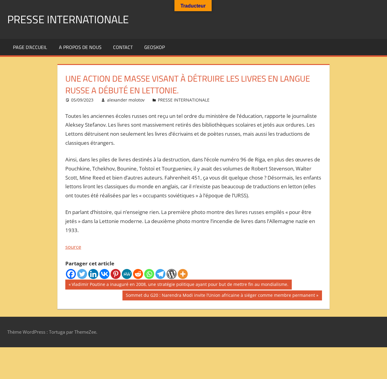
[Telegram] (160, 274)
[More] (183, 274)
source (73, 246)
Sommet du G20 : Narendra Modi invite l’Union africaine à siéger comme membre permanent (220, 296)
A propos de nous (80, 47)
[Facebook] (71, 274)
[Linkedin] (93, 274)
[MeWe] (127, 274)
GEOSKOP (154, 47)
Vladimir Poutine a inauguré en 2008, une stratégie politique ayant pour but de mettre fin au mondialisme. (179, 285)
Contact (123, 47)
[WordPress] (172, 274)
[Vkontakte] (104, 274)
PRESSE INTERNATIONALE (68, 19)
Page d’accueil (30, 47)
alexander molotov (126, 100)
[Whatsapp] (149, 274)
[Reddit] (138, 274)
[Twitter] (82, 274)
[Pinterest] (116, 274)
